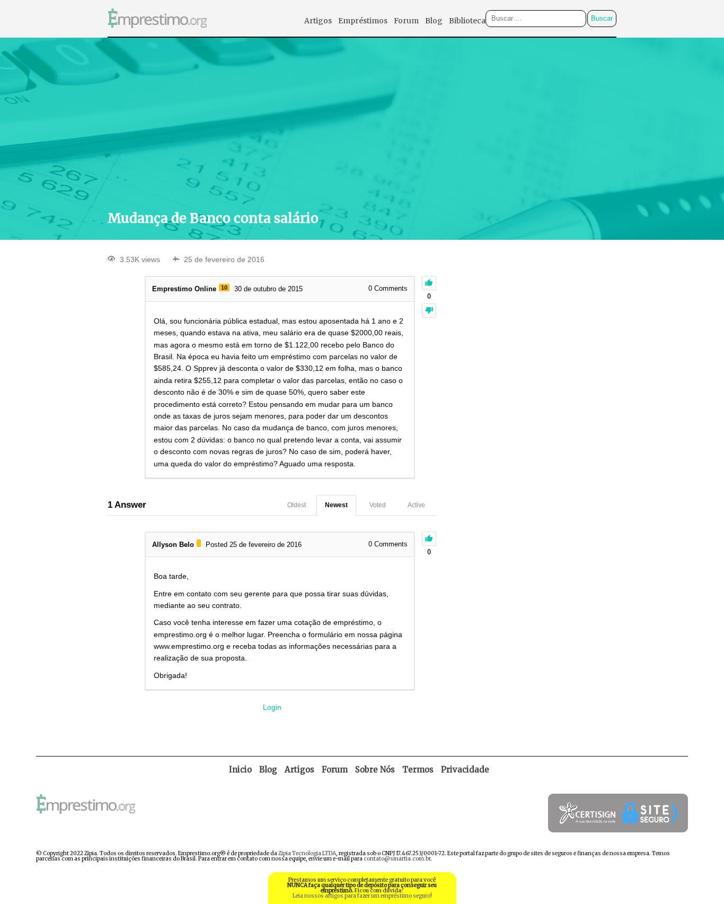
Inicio (240, 769)
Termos (418, 769)
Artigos (318, 20)
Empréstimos (362, 20)
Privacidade (465, 769)
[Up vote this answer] (429, 539)
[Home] (157, 33)
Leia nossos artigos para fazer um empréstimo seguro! (362, 895)
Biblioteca (467, 20)
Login (272, 707)
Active (416, 505)
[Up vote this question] (429, 283)
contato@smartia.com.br (397, 858)
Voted (377, 505)
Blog (434, 20)
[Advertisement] (362, 122)
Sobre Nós (375, 769)
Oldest (296, 505)
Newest (336, 505)
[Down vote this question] (429, 310)
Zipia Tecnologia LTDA (307, 853)
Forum (406, 20)
